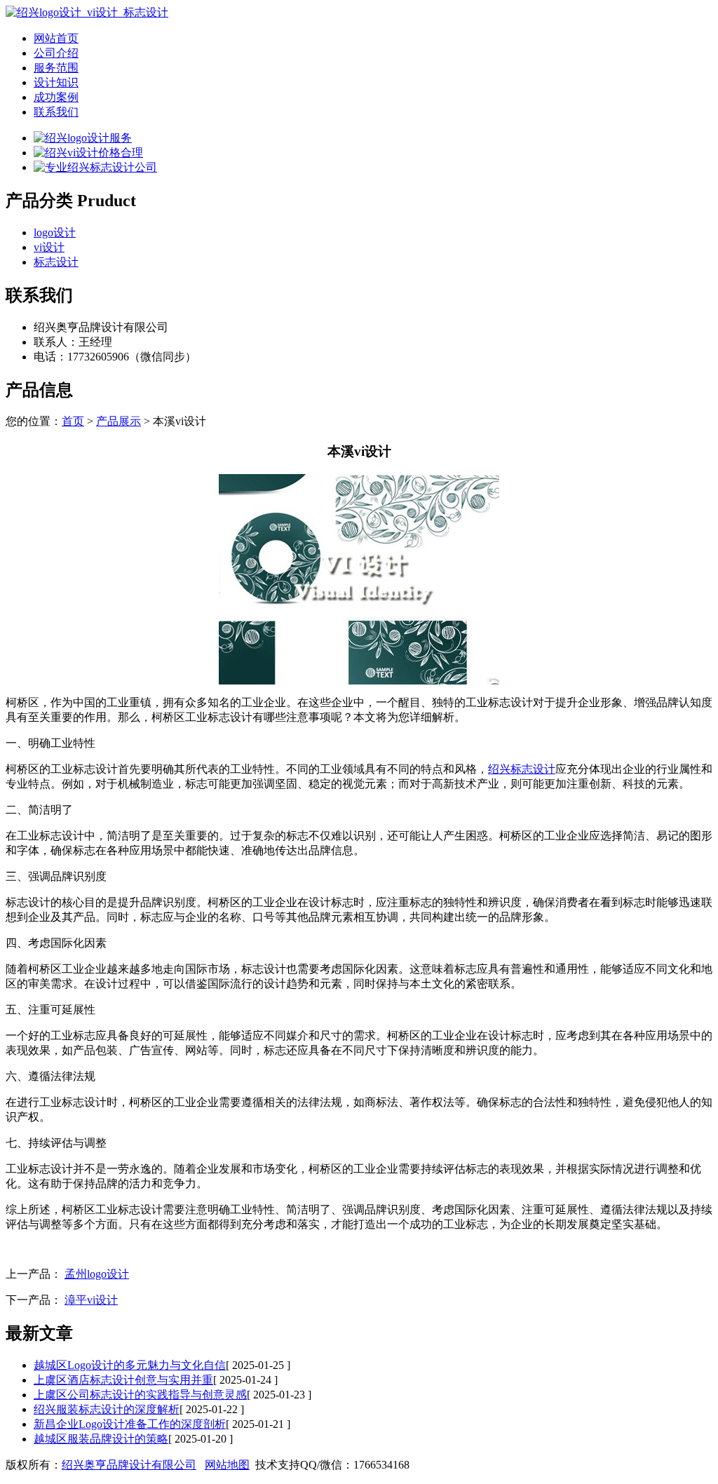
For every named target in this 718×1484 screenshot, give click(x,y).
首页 (73, 421)
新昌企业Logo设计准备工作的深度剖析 (130, 1424)
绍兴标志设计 (521, 769)
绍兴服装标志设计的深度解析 (107, 1409)
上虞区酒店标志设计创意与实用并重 (123, 1380)
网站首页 (56, 38)
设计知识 (56, 82)
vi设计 (49, 247)
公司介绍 (56, 53)
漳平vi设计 (91, 1300)
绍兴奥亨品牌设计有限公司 (129, 1465)
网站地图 (227, 1465)
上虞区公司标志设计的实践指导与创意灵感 (140, 1395)
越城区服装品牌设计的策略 (101, 1439)
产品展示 (118, 421)
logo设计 (55, 232)
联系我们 (56, 112)
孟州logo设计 (97, 1274)
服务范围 (56, 68)
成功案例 (56, 97)
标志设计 (56, 262)
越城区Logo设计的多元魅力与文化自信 (130, 1365)
